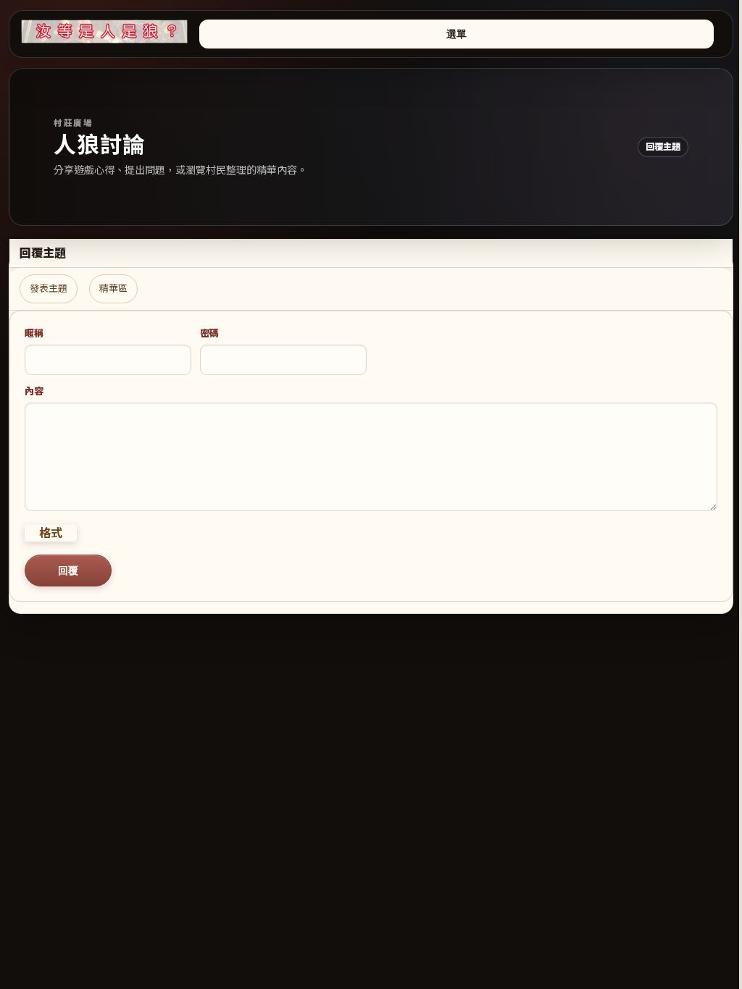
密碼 (209, 333)
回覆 (68, 570)
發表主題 (48, 288)
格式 (50, 533)
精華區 (113, 288)
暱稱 (34, 333)
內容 (34, 390)
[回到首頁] (104, 31)
